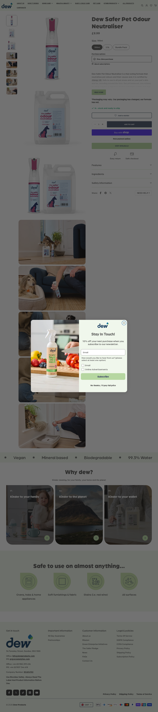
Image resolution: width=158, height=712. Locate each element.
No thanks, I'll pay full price (103, 385)
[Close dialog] (124, 323)
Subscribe (103, 376)
